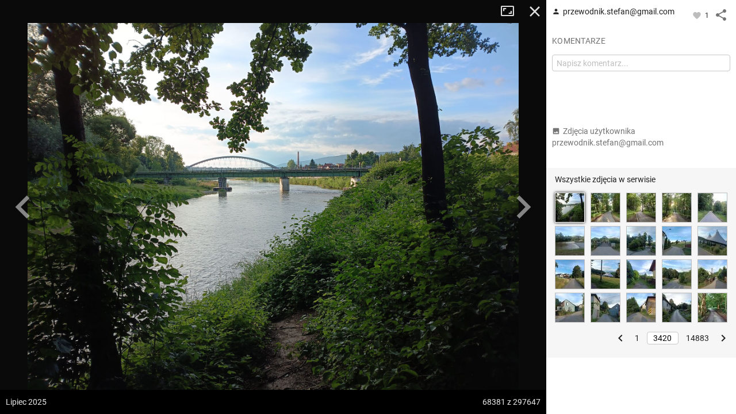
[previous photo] (23, 206)
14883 (697, 338)
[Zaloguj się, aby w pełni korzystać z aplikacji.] (698, 15)
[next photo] (523, 206)
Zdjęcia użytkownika (608, 136)
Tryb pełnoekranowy (511, 11)
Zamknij (534, 11)
